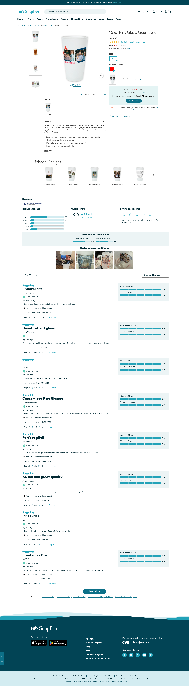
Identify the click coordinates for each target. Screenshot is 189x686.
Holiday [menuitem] (20, 19)
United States (108, 676)
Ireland (76, 676)
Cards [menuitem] (40, 19)
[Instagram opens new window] (132, 654)
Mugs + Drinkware (24, 25)
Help (88, 650)
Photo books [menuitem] (52, 19)
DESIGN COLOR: (116, 64)
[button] (101, 76)
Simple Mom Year (117, 184)
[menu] (102, 94)
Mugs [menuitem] (110, 19)
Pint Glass (36, 25)
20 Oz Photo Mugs (64, 596)
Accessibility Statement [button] (110, 679)
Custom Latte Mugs (49, 596)
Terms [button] (46, 679)
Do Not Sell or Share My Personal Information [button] (138, 679)
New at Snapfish (94, 642)
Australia (119, 676)
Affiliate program (94, 654)
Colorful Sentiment (140, 184)
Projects (159, 12)
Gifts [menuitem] (101, 19)
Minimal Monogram (49, 184)
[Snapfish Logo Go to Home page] (28, 11)
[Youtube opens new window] (145, 654)
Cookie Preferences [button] (72, 679)
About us (90, 638)
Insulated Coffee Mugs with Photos (100, 596)
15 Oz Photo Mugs (79, 596)
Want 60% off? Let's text (98, 658)
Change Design (136, 78)
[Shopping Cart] (169, 12)
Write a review (137, 42)
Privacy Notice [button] (56, 679)
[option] (35, 36)
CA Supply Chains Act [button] (90, 679)
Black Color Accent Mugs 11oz (126, 596)
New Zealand (131, 676)
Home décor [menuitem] (77, 19)
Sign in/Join (146, 12)
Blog (88, 646)
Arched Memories (94, 184)
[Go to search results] (102, 12)
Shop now (122, 2)
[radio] (111, 69)
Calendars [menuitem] (91, 19)
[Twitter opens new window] (152, 654)
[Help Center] (166, 12)
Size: (111, 54)
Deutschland (58, 676)
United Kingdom (94, 676)
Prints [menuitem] (31, 19)
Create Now (134, 101)
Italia (83, 676)
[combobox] (75, 11)
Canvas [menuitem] (64, 19)
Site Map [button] (37, 679)
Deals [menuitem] (118, 19)
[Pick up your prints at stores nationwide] (125, 642)
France (68, 676)
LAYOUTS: (48, 100)
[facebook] (125, 654)
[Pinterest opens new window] (139, 654)
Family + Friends (48, 25)
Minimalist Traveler (72, 184)
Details (128, 48)
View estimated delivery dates (120, 116)
